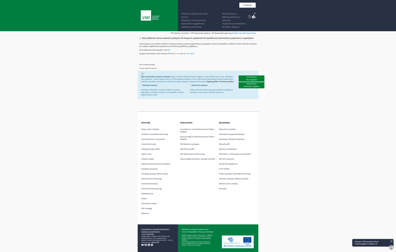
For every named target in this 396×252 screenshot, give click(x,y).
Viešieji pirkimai (147, 193)
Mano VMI (155, 242)
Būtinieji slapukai (149, 85)
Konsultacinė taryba (149, 203)
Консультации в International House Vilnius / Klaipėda (197, 137)
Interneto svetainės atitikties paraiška (233, 178)
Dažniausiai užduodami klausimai (231, 139)
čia (169, 50)
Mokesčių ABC (224, 144)
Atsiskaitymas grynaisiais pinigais (232, 134)
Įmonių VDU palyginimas (228, 164)
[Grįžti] (140, 38)
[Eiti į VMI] (150, 15)
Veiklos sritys (146, 154)
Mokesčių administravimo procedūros (155, 164)
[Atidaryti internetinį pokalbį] (391, 247)
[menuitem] (194, 13)
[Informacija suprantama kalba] (253, 18)
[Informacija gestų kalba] (250, 18)
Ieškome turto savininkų (228, 183)
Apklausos (145, 213)
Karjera (144, 198)
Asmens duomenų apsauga (151, 188)
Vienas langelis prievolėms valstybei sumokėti (197, 159)
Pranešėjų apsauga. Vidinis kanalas (154, 174)
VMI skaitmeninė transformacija (192, 154)
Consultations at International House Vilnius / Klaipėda (197, 130)
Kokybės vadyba (147, 159)
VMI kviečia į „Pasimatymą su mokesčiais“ (235, 154)
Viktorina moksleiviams (228, 149)
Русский (242, 33)
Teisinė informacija (148, 144)
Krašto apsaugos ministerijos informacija (235, 174)
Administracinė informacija (151, 178)
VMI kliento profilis (187, 149)
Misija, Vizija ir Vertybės (150, 129)
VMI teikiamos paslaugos (189, 144)
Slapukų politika (212, 81)
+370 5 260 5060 (147, 234)
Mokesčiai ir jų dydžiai (227, 129)
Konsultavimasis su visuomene (153, 139)
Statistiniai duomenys (149, 183)
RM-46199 (190, 53)
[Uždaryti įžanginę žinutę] (391, 241)
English (235, 33)
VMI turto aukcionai (226, 159)
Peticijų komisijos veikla (150, 149)
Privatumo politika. (226, 81)
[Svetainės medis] (254, 13)
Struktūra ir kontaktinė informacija (154, 134)
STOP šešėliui (224, 169)
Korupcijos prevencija (149, 169)
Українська (251, 33)
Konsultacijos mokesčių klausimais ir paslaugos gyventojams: (155, 230)
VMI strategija (146, 208)
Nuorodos (223, 188)
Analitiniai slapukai (199, 85)
